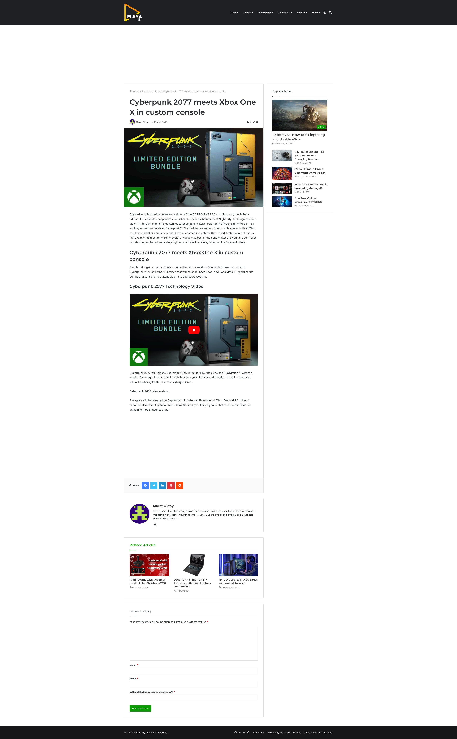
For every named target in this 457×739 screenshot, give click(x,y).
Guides (234, 12)
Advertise (258, 732)
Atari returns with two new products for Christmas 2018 (148, 581)
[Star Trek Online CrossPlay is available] (282, 201)
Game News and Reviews (318, 732)
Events (301, 12)
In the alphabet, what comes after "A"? (152, 692)
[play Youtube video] (194, 330)
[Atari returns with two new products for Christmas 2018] (149, 565)
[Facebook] (145, 485)
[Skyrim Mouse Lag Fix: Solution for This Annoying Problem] (282, 155)
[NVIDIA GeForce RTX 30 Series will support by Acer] (238, 565)
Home (135, 91)
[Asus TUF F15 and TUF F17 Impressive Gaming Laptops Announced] (194, 565)
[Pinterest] (171, 485)
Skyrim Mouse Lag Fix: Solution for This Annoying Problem (309, 155)
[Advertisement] (228, 54)
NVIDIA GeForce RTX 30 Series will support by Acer (238, 581)
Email (134, 678)
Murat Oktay (142, 122)
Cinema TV (284, 12)
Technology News (152, 91)
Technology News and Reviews (283, 732)
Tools (315, 12)
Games (247, 12)
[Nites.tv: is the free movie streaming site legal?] (282, 188)
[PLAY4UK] (133, 12)
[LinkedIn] (162, 485)
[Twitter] (153, 485)
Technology (264, 12)
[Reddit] (179, 485)
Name (134, 665)
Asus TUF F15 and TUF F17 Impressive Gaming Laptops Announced (192, 583)
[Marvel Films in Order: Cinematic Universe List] (282, 173)
